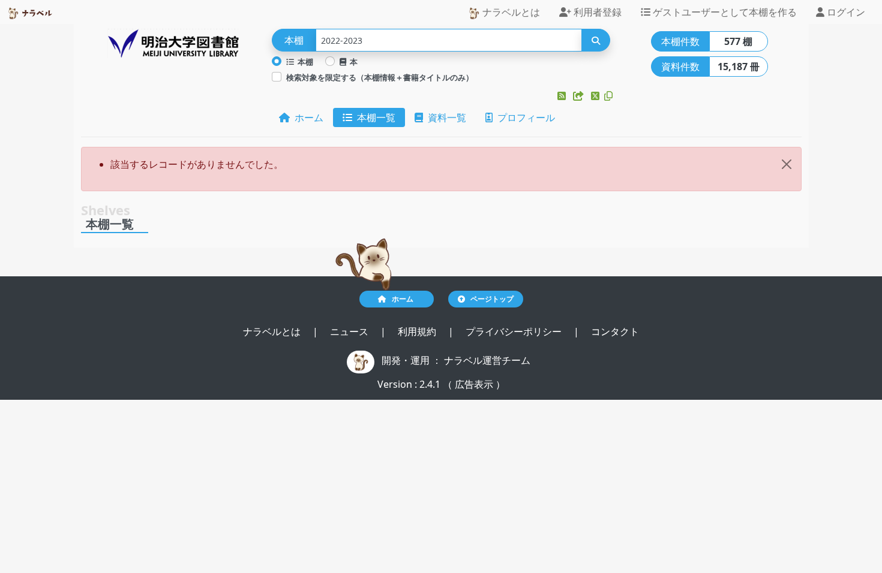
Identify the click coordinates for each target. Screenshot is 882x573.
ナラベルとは (510, 12)
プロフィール (524, 117)
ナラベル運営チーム (487, 360)
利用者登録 (596, 12)
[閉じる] (786, 164)
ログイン (844, 12)
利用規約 (418, 331)
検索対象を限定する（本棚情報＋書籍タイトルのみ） (379, 77)
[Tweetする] (596, 95)
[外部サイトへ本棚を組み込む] (580, 95)
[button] (563, 95)
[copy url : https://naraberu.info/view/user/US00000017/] (608, 95)
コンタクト (615, 331)
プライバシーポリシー (515, 331)
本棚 (303, 61)
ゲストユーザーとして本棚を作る (723, 12)
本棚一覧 (373, 117)
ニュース (350, 331)
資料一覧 (444, 117)
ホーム (306, 117)
